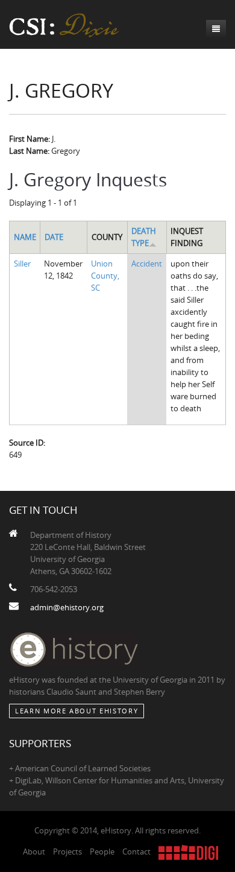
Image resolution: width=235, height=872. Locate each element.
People (102, 851)
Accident (146, 263)
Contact (136, 851)
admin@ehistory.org (67, 607)
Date (54, 237)
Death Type (143, 237)
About (34, 851)
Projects (67, 851)
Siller (22, 263)
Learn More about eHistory (76, 710)
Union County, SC (105, 275)
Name (25, 237)
